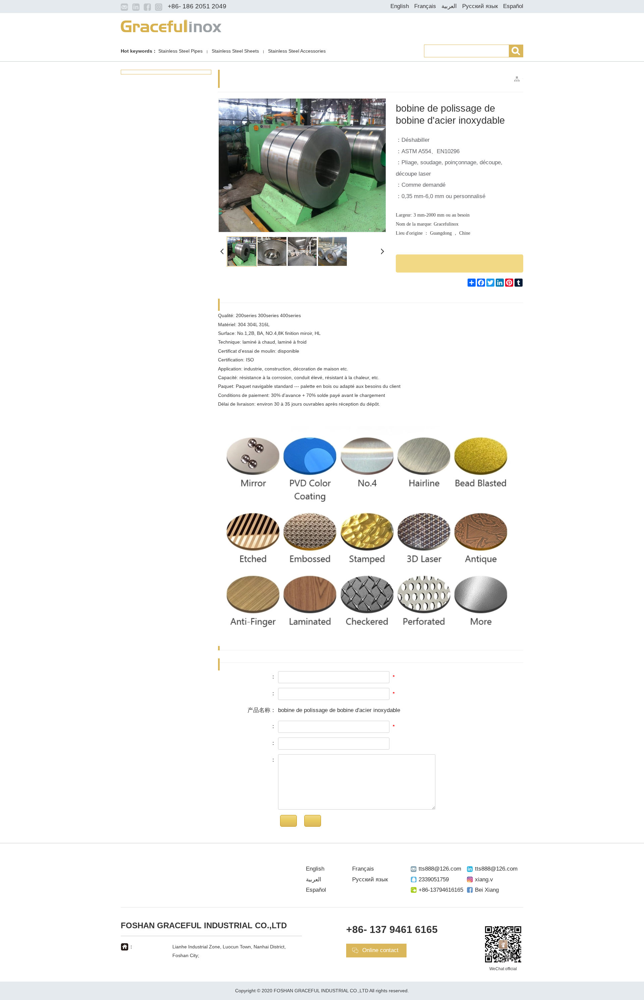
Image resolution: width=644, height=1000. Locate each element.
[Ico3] (147, 6)
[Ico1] (124, 6)
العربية (449, 6)
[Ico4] (158, 6)
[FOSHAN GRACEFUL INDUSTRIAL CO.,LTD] (171, 25)
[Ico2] (136, 6)
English (399, 6)
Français (425, 6)
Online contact (380, 950)
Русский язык (480, 6)
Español (513, 6)
